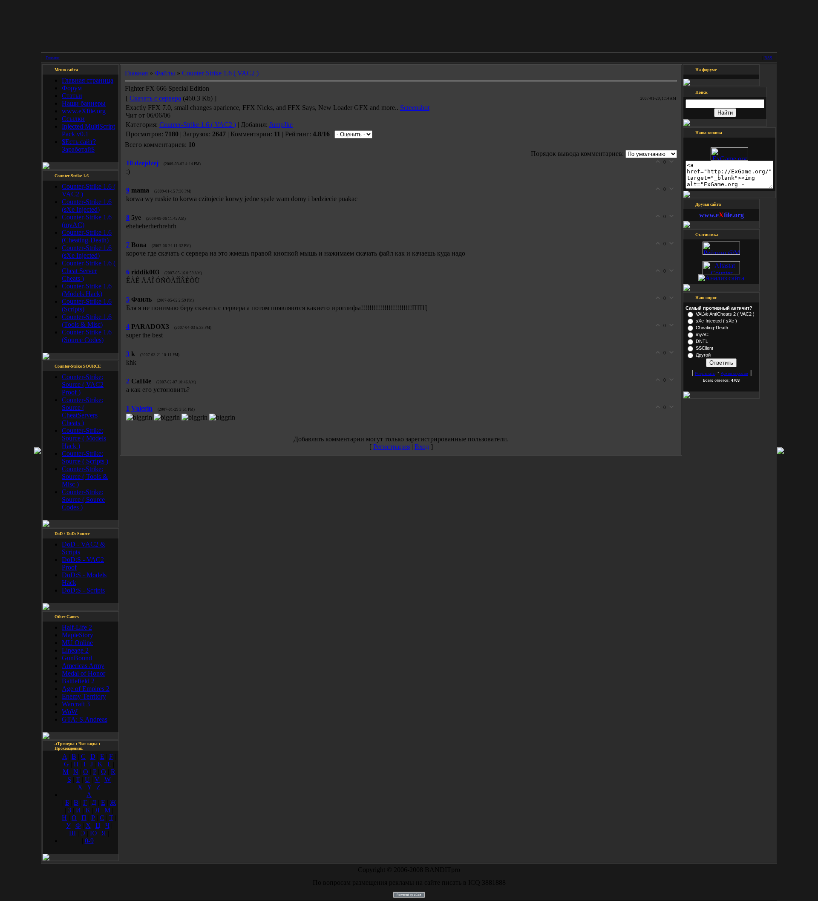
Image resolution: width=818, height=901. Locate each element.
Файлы (165, 73)
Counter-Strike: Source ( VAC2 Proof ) (83, 384)
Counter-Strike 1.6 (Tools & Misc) (87, 320)
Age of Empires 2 (85, 688)
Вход (422, 446)
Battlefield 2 (78, 681)
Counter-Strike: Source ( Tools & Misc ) (85, 476)
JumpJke (281, 124)
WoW (70, 711)
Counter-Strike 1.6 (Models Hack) (87, 289)
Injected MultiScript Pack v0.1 (88, 130)
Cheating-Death (712, 327)
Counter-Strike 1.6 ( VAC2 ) (220, 73)
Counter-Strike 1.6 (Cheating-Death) (87, 236)
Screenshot (414, 107)
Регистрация (391, 446)
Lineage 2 (75, 650)
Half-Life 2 (77, 627)
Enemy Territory (84, 696)
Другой (703, 354)
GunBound (77, 658)
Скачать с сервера (155, 98)
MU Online (77, 642)
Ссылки (73, 118)
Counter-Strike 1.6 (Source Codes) (87, 335)
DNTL (702, 341)
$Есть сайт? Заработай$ (79, 145)
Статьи (72, 95)
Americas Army (83, 665)
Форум (72, 88)
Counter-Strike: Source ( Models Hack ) (84, 438)
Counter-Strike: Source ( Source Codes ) (83, 499)
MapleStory (77, 635)
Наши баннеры (84, 103)
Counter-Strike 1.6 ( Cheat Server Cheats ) (88, 270)
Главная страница (87, 80)
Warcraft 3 (76, 704)
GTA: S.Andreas (84, 719)
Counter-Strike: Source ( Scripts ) (85, 457)
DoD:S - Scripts (83, 590)
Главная (53, 57)
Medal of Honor (83, 673)
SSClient (704, 348)
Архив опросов (734, 373)
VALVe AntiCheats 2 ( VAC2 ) (725, 314)
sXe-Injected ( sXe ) (716, 320)
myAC (702, 334)
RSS (768, 57)
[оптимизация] (721, 278)
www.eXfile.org (84, 111)
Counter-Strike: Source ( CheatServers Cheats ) (82, 411)
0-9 (89, 840)
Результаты (705, 373)
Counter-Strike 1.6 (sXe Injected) (87, 205)
